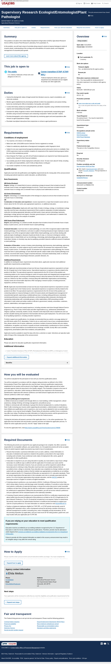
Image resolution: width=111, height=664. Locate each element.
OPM (35, 353)
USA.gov (84, 658)
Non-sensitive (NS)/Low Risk (86, 166)
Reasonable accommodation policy (48, 626)
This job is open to (20, 27)
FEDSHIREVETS (60, 503)
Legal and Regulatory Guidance (63, 654)
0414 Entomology (82, 135)
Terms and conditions (75, 658)
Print (91, 16)
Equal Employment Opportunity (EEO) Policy (51, 622)
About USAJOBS (6, 658)
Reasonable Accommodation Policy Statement (28, 654)
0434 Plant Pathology (83, 137)
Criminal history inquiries (11, 622)
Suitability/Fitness (82, 177)
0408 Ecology (81, 133)
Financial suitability (10, 624)
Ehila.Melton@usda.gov (13, 584)
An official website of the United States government (15, 0)
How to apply (99, 27)
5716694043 (9, 580)
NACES (54, 477)
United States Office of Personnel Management (25, 647)
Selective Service (9, 628)
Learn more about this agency (16, 56)
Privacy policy (49, 658)
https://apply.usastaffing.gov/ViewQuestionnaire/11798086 (42, 427)
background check (92, 169)
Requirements (45, 27)
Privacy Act (7, 626)
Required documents (83, 27)
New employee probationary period (48, 624)
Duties (34, 27)
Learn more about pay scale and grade (89, 103)
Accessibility (15, 658)
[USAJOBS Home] (8, 4)
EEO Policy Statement (7, 654)
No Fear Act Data (39, 658)
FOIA (21, 658)
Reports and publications (61, 658)
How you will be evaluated (63, 27)
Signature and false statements (46, 628)
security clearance (89, 170)
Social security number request (13, 630)
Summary (6, 27)
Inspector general (29, 658)
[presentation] (92, 58)
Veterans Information (48, 654)
